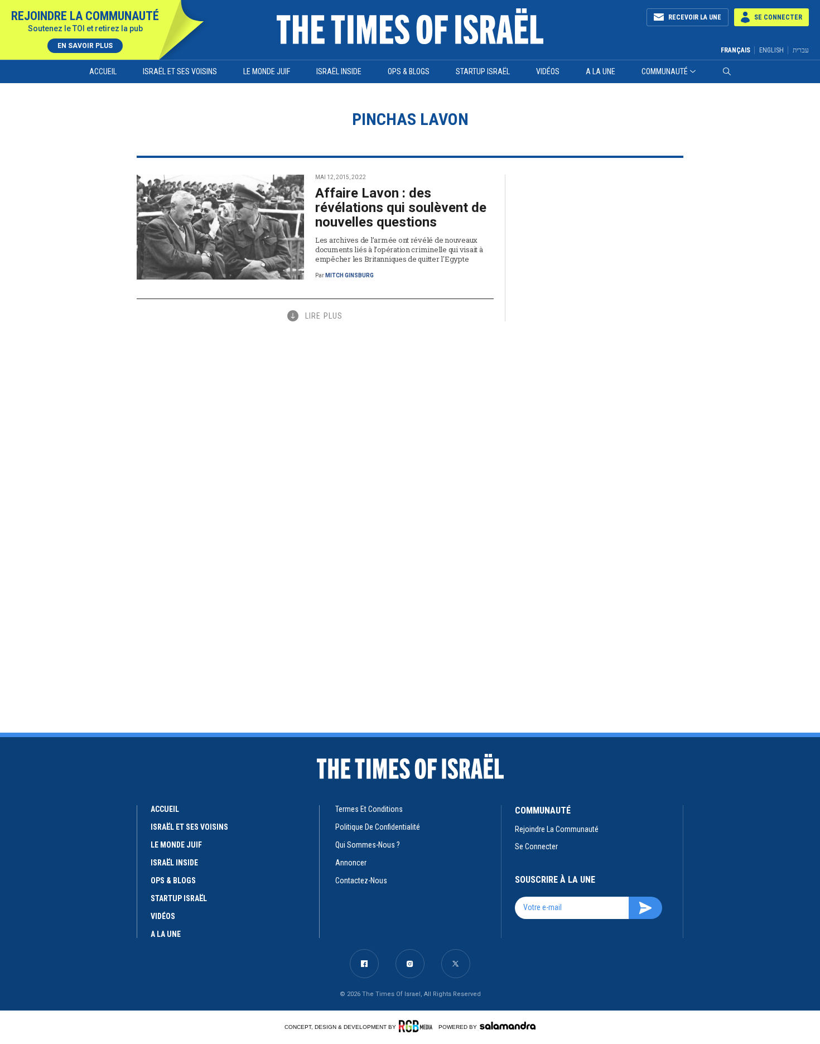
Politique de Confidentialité (377, 826)
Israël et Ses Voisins (180, 71)
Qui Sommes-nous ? (367, 844)
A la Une (600, 71)
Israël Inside (338, 71)
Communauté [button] (664, 71)
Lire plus (324, 315)
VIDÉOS (163, 916)
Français (735, 50)
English (771, 50)
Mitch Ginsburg (349, 275)
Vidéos (547, 71)
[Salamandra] (508, 1025)
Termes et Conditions (369, 809)
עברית (801, 50)
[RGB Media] (417, 1026)
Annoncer (350, 862)
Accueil (103, 71)
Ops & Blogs (409, 71)
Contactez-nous (361, 880)
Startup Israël (483, 71)
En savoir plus (85, 46)
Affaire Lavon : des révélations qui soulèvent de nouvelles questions (400, 207)
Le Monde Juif (266, 71)
